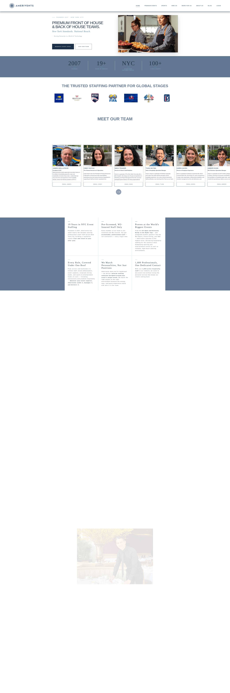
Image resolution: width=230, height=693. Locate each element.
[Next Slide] (150, 556)
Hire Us (174, 5)
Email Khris (190, 184)
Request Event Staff (63, 46)
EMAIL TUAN (160, 184)
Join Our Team (83, 46)
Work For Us (187, 5)
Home (138, 5)
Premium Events (150, 5)
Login (218, 5)
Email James (66, 184)
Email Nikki (129, 184)
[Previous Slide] (80, 556)
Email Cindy (97, 184)
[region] (115, 166)
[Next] (118, 192)
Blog (210, 5)
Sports (164, 5)
